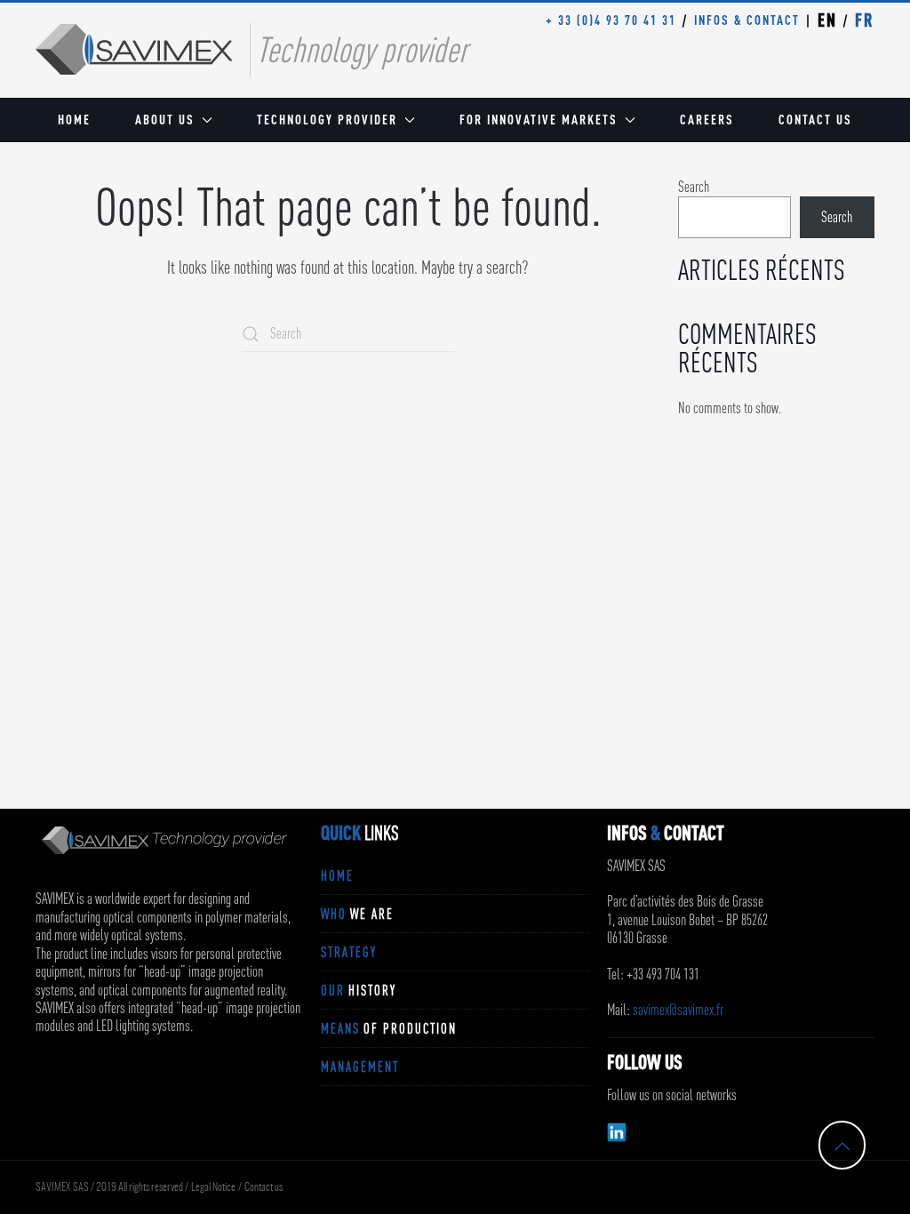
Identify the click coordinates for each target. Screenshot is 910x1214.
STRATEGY (349, 952)
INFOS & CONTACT (747, 20)
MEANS (389, 1028)
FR (864, 20)
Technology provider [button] (327, 119)
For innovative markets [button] (538, 119)
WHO (357, 914)
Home (74, 119)
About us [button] (165, 119)
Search (693, 187)
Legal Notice (213, 1187)
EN (827, 20)
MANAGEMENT (360, 1066)
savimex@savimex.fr (678, 1009)
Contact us (815, 119)
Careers (707, 119)
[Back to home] (134, 49)
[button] (842, 1146)
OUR (358, 990)
